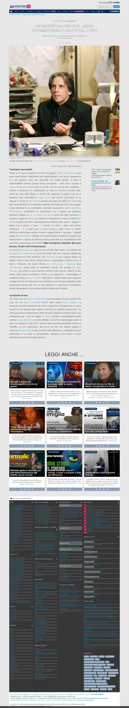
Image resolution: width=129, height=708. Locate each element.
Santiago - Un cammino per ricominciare (46, 593)
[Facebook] (59, 43)
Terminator (103, 689)
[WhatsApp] (70, 43)
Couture (37, 555)
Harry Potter (98, 678)
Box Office (69, 694)
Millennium (106, 678)
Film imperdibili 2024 (16, 517)
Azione (12, 621)
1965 (30, 161)
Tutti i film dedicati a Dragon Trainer (94, 662)
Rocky (110, 689)
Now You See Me (89, 659)
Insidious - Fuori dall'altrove (42, 565)
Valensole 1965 (39, 575)
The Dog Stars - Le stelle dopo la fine (45, 538)
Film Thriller (13, 612)
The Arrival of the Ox (40, 679)
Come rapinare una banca (66, 581)
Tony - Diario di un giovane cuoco (44, 532)
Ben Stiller (12, 161)
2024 (23, 505)
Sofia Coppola (70, 302)
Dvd (54, 694)
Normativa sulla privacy (30, 700)
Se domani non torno (40, 629)
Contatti (18, 700)
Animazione (13, 618)
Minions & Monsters (92, 523)
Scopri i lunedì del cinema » (106, 397)
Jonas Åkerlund (24, 320)
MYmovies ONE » (15, 14)
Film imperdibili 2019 (16, 532)
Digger (37, 641)
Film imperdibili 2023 (16, 520)
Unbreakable (111, 675)
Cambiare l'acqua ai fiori (41, 623)
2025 (19, 505)
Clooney (32, 253)
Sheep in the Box (64, 537)
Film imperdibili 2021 (16, 526)
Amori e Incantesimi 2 (41, 608)
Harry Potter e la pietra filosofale (44, 544)
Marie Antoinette (32, 302)
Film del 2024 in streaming (42, 511)
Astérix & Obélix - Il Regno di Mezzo (94, 570)
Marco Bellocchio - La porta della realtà (70, 540)
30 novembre (25, 161)
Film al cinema (14, 541)
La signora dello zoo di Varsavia (93, 540)
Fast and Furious (101, 681)
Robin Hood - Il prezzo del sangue (96, 520)
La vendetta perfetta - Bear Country (44, 535)
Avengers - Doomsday (41, 596)
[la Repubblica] (116, 2)
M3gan (97, 659)
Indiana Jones (102, 675)
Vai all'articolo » (27, 398)
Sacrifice (89, 529)
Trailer (87, 694)
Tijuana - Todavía (39, 665)
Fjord (36, 614)
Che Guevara (94, 689)
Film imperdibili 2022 (16, 523)
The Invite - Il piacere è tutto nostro (44, 582)
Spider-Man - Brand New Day (95, 511)
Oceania (37, 562)
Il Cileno (37, 541)
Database (25, 694)
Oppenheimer (98, 667)
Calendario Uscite (38, 694)
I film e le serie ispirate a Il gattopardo (94, 664)
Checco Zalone (88, 667)
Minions (86, 656)
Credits (12, 700)
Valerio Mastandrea (18, 187)
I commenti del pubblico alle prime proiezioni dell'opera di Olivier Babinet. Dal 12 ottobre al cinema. (27, 482)
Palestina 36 (38, 605)
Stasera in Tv (60, 694)
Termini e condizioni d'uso (47, 700)
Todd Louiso (45, 197)
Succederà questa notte (41, 626)
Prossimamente (79, 694)
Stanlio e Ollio (88, 555)
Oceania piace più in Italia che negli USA (95, 622)
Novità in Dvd (14, 550)
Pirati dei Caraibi (102, 673)
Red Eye (86, 575)
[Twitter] (63, 43)
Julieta (86, 580)
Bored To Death (34, 278)
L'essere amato (39, 638)
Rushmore (76, 208)
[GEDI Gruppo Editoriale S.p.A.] (110, 2)
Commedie (13, 609)
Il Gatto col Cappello (40, 620)
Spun (48, 316)
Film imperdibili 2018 (16, 535)
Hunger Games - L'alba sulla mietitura (45, 585)
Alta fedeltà (34, 201)
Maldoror (37, 572)
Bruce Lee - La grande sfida (91, 560)
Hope (36, 611)
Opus (107, 662)
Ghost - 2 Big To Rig (64, 525)
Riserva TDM (61, 700)
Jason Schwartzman (67, 173)
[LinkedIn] (66, 43)
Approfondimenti (71, 21)
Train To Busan (63, 552)
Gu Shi (37, 662)
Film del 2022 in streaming (42, 517)
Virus (95, 675)
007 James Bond (113, 673)
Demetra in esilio (39, 668)
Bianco (37, 635)
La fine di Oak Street (93, 517)
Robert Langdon (88, 678)
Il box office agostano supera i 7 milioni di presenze (98, 609)
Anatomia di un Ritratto (41, 676)
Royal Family (88, 670)
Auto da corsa (88, 675)
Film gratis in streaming (41, 505)
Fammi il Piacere (64, 578)
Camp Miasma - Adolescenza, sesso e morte (99, 526)
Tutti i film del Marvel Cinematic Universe (95, 683)
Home (12, 694)
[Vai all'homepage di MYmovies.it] (20, 8)
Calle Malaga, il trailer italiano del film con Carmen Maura (100, 633)
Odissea (89, 508)
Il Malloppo (62, 569)
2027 (11, 505)
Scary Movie (93, 656)
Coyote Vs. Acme (64, 555)
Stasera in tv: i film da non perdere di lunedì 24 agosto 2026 (100, 612)
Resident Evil (38, 599)
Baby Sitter (107, 667)
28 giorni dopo (110, 656)
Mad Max (86, 689)
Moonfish (37, 659)
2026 (15, 505)
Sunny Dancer (63, 558)
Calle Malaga (38, 602)
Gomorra (101, 656)
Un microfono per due (40, 215)
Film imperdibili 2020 (16, 529)
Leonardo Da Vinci (98, 670)
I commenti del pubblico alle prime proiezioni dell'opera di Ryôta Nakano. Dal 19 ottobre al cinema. (64, 439)
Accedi (116, 7)
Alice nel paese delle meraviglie (106, 686)
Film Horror (13, 615)
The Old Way (87, 550)
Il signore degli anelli (90, 686)
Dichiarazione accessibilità (74, 700)
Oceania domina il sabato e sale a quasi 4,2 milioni (98, 615)
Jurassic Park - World (111, 670)
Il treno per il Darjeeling (62, 264)
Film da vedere (14, 538)
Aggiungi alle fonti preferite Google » (34, 14)
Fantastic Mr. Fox (17, 253)
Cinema (17, 694)
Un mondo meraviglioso (66, 575)
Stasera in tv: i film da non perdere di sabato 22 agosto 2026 (101, 625)
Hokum (90, 532)
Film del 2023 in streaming (42, 514)
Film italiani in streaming (41, 520)
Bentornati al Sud (39, 617)
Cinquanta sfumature (90, 673)
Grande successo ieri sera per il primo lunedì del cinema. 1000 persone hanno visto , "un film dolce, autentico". (102, 393)
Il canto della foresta (40, 632)
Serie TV (48, 694)
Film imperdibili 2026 (16, 511)
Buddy (36, 648)
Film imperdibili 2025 (16, 514)
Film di (12, 544)
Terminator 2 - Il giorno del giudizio (44, 547)
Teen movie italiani (89, 681)
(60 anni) (18, 161)
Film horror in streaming (41, 523)
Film (30, 694)
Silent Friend (62, 572)
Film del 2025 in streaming (42, 508)
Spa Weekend (39, 651)
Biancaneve (110, 664)
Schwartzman (15, 211)
